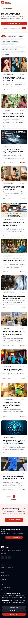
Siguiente (13, 499)
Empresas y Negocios (11, 36)
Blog (2, 584)
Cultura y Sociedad (6, 41)
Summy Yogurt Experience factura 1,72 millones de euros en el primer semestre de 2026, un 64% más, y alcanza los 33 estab (14, 334)
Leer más (22, 89)
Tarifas (2, 572)
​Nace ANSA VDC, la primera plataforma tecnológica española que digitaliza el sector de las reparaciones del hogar (14, 442)
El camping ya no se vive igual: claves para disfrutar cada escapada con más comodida (14, 260)
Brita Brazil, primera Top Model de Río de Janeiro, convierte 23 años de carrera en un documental (14, 78)
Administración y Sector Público (18, 51)
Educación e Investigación (7, 44)
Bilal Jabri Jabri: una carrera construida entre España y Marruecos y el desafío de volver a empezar (13, 478)
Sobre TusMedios (5, 582)
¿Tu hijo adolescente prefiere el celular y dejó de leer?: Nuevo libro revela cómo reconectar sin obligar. (14, 187)
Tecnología (21, 36)
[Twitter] (2, 557)
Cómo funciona (5, 575)
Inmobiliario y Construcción (7, 46)
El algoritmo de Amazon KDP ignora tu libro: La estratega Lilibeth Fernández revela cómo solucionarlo (13, 151)
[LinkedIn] (6, 557)
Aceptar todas (14, 614)
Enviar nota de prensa (14, 23)
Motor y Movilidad (13, 49)
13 (21, 496)
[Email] (9, 557)
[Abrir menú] (25, 2)
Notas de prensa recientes (7, 567)
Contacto (3, 589)
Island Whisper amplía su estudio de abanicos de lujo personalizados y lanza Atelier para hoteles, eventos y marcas (14, 115)
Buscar (24, 28)
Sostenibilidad (15, 41)
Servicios (3, 570)
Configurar (15, 610)
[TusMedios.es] (6, 2)
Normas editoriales (5, 587)
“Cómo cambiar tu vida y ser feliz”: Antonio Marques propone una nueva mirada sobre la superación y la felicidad (13, 405)
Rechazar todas (14, 607)
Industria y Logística (20, 46)
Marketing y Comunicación (7, 39)
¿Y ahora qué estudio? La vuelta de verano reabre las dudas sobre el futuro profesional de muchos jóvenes (14, 296)
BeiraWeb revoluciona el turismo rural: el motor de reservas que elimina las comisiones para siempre (13, 224)
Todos (3, 36)
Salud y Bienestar (19, 39)
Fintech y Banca (5, 54)
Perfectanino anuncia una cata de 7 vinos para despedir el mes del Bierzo (13, 370)
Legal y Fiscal (5, 49)
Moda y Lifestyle (5, 51)
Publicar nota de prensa (15, 537)
